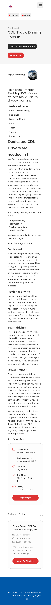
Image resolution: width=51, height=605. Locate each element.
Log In (27, 15)
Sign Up (14, 15)
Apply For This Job (25, 561)
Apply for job (15, 55)
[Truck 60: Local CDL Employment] (22, 6)
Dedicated (13, 28)
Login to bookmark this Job (22, 46)
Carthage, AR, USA (23, 538)
